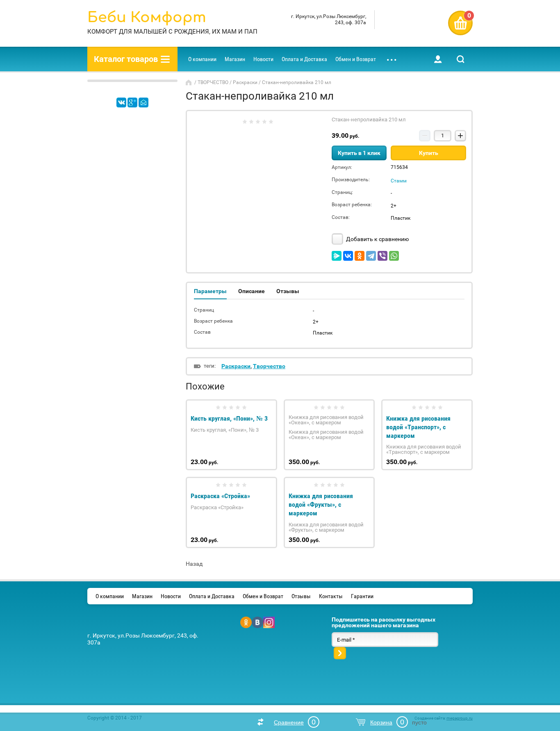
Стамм (399, 181)
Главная (189, 82)
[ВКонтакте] (348, 256)
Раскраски (245, 82)
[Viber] (382, 256)
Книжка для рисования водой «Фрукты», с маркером (321, 504)
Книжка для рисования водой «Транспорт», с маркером (418, 427)
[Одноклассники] (359, 256)
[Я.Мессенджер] (336, 256)
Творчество (269, 366)
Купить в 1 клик (359, 153)
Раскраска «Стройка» (220, 496)
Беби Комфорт (146, 17)
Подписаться (340, 653)
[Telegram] (371, 256)
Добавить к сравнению (377, 239)
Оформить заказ (460, 23)
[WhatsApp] (394, 256)
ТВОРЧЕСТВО (213, 82)
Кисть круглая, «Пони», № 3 (229, 418)
